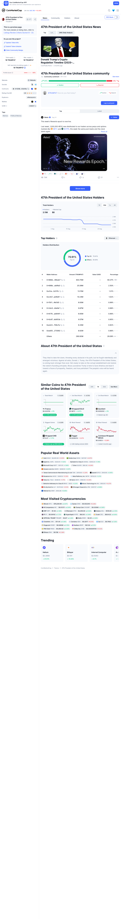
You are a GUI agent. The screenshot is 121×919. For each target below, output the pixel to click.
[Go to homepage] (12, 10)
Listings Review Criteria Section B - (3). (19, 33)
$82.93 (78, 514)
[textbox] (72, 96)
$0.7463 (107, 521)
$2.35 (88, 518)
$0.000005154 (88, 529)
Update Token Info (12, 42)
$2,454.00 (78, 511)
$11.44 (55, 521)
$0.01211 (57, 507)
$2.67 (58, 518)
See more (116, 76)
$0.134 (85, 525)
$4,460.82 (56, 529)
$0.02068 (90, 507)
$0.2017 (82, 521)
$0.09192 (52, 514)
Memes (5, 116)
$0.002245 (84, 504)
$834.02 (106, 514)
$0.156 (54, 532)
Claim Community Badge (14, 50)
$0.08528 (56, 525)
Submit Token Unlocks (13, 46)
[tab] (45, 32)
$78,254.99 (56, 504)
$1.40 (53, 511)
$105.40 (106, 511)
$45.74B (32, 10)
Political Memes (16, 116)
